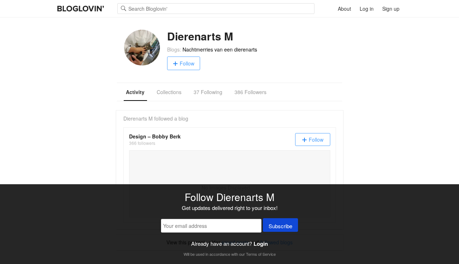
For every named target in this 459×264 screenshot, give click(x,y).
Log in (367, 8)
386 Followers (250, 92)
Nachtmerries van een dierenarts (220, 49)
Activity (135, 92)
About (344, 8)
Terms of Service (261, 254)
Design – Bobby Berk (155, 136)
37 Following (208, 92)
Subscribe (280, 226)
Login (261, 244)
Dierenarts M (138, 118)
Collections (169, 92)
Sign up (390, 8)
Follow (187, 63)
